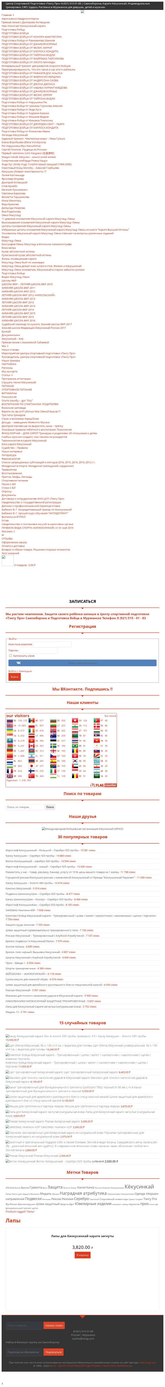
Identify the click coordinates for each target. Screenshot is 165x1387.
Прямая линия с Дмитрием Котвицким (26, 22)
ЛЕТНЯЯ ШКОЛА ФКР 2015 (18, 317)
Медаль (46, 1194)
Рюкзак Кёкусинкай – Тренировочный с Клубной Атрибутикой (45, 935)
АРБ (7, 1187)
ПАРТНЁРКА (9, 364)
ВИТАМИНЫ (9, 393)
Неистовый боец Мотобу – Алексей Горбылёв (30, 168)
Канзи (81, 1187)
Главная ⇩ (8, 15)
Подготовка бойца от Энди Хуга (21, 109)
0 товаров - (25, 565)
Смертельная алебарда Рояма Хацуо (24, 160)
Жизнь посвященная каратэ (19, 259)
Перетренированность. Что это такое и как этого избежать (38, 69)
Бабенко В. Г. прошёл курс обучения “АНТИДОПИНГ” (35, 513)
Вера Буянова (10, 204)
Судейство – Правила (15, 448)
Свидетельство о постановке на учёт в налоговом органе (37, 524)
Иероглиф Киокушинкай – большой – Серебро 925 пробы (42, 850)
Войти (14, 677)
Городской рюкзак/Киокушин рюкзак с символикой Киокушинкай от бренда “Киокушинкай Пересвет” (70, 877)
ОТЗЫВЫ (7, 538)
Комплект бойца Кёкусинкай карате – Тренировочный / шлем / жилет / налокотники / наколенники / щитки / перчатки (81, 915)
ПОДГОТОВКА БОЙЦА (15, 33)
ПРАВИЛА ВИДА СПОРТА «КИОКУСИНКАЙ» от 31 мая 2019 (37, 528)
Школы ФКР (9, 280)
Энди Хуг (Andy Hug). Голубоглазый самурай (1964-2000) (36, 164)
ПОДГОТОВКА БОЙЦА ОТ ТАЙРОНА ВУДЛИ (28, 55)
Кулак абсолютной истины (18, 251)
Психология (9, 397)
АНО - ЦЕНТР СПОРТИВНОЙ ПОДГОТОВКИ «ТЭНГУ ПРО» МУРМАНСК (91, 1366)
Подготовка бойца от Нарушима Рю (24, 102)
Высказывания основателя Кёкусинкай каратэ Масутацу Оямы (41, 222)
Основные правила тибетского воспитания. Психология (37, 429)
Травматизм (9, 469)
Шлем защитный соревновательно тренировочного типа (42, 930)
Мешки (55, 1194)
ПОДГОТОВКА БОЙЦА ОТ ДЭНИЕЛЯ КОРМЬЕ (29, 44)
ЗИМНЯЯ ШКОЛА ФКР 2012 (18, 291)
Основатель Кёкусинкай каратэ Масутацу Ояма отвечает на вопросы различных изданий (57, 233)
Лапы (8, 1194)
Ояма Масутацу (11, 215)
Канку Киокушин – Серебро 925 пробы (30, 855)
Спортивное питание (15, 480)
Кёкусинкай (139, 1186)
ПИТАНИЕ (8, 386)
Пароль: (13, 650)
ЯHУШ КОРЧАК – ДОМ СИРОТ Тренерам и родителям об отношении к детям (49, 433)
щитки (35, 1208)
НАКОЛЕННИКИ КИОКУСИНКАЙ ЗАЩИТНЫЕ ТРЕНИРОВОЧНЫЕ (45, 1001)
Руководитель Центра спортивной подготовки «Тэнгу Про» (39, 357)
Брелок (25, 1187)
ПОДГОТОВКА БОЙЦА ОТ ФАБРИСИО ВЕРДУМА (31, 77)
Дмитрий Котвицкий (14, 182)
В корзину (83, 1255)
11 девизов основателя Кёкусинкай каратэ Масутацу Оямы (38, 219)
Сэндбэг (139, 1199)
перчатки (134, 1204)
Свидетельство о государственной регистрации (31, 502)
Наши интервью (12, 451)
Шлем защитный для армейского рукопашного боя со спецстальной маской (54, 985)
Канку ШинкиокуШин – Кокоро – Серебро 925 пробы (39, 899)
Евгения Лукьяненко (15, 189)
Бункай (6, 331)
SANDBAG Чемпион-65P (20, 910)
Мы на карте (9, 371)
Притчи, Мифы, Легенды (17, 477)
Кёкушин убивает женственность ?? (24, 171)
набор (125, 1204)
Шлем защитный (48, 1204)
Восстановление (12, 473)
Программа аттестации (16, 378)
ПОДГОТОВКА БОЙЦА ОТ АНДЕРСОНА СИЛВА (30, 80)
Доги (44, 1187)
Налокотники (127, 1194)
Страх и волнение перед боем (20, 418)
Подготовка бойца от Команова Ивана (26, 131)
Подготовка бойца (13, 29)
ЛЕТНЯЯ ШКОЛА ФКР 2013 (18, 302)
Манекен (35, 1194)
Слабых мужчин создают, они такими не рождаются (34, 437)
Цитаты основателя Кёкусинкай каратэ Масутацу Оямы (36, 226)
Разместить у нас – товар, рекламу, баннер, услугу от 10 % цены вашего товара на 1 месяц (62, 872)
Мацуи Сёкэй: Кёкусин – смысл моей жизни (29, 157)
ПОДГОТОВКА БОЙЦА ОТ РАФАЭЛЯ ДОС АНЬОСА (32, 73)
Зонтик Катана (15, 946)
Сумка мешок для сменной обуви (27, 979)
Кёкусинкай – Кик (13, 338)
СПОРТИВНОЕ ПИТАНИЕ (17, 389)
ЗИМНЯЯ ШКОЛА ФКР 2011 (18, 288)
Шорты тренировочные (21, 968)
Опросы (7, 491)
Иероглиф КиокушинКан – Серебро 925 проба (35, 905)
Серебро (81, 1198)
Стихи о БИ (8, 488)
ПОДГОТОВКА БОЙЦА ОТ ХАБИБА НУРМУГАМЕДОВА (34, 87)
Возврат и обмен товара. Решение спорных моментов (36, 549)
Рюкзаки (67, 1199)
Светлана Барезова (13, 193)
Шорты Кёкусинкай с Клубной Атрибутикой (33, 957)
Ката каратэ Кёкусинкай (16, 444)
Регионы (7, 368)
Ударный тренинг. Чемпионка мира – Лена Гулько (33, 138)
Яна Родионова (11, 211)
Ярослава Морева (13, 179)
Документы (9, 495)
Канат (74, 1187)
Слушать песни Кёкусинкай (19, 382)
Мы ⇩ (5, 346)
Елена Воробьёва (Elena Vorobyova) (24, 142)
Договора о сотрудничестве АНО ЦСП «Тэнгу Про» (33, 498)
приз (144, 1203)
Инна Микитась (11, 200)
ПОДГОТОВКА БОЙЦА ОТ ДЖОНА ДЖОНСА (28, 84)
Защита (55, 1187)
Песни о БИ (9, 484)
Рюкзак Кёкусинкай (18, 990)
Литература (9, 455)
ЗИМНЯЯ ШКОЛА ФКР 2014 (18, 306)
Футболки (11, 1204)
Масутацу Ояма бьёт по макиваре (23, 262)
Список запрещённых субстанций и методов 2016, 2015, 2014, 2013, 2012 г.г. (48, 462)
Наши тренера (11, 360)
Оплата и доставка (13, 546)
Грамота (36, 1187)
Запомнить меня (23, 656)
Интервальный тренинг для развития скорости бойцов (36, 66)
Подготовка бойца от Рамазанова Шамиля (28, 40)
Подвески (33, 1198)
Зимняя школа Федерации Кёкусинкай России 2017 (34, 328)
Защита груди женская (20, 925)
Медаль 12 (12, 1012)
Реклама (46, 1199)
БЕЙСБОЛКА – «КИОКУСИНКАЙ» (26, 974)
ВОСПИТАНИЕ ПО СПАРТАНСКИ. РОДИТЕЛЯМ (30, 404)
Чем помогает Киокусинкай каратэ (23, 26)
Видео (5, 237)
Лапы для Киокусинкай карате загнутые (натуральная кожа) (43, 1006)
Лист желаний (10, 553)
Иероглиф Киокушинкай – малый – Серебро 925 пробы (40, 866)
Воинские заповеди (14, 408)
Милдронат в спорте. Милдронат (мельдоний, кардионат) (38, 466)
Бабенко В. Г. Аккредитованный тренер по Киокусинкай (37, 509)
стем (151, 1204)
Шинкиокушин (26, 1204)
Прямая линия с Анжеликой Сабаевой (25, 342)
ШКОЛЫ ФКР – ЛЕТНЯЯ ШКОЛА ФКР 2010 (27, 284)
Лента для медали (21, 1194)
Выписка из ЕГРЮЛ (14, 517)
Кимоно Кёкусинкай (18, 888)
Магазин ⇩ (8, 531)
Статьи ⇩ (7, 375)
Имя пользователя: (20, 644)
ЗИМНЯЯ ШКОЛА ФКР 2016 (18, 320)
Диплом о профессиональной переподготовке (31, 506)
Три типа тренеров (13, 415)
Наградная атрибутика (83, 1193)
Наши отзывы (10, 349)
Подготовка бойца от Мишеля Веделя (25, 117)
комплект (116, 1204)
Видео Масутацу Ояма (15, 277)
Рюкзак (56, 1199)
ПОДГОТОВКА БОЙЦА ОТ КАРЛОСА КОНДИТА (30, 51)
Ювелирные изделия (93, 1203)
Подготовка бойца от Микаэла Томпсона (27, 120)
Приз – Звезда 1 (15, 963)
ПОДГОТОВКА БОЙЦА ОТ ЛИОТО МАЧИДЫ (28, 62)
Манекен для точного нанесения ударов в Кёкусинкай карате (44, 995)
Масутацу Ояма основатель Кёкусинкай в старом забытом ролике (43, 269)
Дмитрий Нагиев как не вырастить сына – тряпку (32, 426)
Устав (5, 520)
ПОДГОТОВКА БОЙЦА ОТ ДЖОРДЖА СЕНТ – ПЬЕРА (33, 124)
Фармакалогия (11, 458)
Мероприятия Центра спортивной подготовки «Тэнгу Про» (38, 353)
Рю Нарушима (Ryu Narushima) (21, 146)
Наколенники (114, 1194)
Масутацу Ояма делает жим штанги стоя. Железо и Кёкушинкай (41, 266)
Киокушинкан (117, 1187)
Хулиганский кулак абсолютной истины (26, 255)
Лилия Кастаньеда (13, 175)
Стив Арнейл (9, 186)
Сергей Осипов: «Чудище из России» (24, 149)
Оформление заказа (14, 542)
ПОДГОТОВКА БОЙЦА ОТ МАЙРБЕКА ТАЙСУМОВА (33, 58)
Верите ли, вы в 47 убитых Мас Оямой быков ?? (31, 411)
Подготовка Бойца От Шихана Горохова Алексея (32, 106)
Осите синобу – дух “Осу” (17, 400)
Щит (71, 1204)
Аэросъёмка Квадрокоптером (20, 18)
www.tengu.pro (147, 1362)
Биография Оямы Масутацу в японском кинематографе (37, 244)
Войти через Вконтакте (82, 663)
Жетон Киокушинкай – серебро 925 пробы (32, 861)
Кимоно (106, 1187)
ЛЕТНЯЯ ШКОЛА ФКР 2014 (18, 309)
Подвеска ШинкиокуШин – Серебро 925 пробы (35, 894)
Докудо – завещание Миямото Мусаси (26, 422)
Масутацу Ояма (11, 240)
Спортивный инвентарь (113, 1199)
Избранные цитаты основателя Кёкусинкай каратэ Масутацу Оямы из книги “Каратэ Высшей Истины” (65, 229)
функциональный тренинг (18, 1208)
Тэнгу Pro (150, 1199)
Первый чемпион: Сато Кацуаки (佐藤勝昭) (28, 153)
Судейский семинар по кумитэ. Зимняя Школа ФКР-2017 (37, 324)
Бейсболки (15, 1187)
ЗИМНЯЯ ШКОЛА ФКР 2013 (18, 299)
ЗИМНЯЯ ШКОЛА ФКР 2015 (18, 313)
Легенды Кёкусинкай (15, 135)
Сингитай (94, 1199)
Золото (66, 1187)
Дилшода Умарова (13, 208)
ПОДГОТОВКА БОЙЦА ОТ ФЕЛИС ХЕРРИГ (27, 47)
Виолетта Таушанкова (15, 197)
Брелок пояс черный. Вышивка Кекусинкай (33, 952)
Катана (98, 1187)
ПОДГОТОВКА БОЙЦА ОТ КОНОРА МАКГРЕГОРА (32, 37)
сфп (156, 1204)
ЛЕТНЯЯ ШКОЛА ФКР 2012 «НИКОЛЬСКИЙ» (28, 295)
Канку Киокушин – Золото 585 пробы (29, 883)
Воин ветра (9, 248)
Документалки (11, 335)
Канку (90, 1187)
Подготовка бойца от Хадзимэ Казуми (25, 113)
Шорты (64, 1204)
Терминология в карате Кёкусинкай (24, 440)
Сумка (132, 1199)
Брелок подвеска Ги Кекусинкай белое (30, 941)
